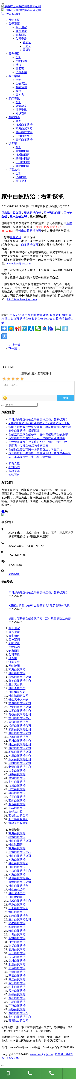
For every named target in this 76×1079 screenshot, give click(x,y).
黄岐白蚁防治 (16, 912)
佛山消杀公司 (16, 691)
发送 (65, 398)
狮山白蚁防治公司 (19, 733)
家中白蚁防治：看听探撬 (24, 430)
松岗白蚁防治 (16, 923)
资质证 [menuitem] (27, 42)
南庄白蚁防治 (16, 953)
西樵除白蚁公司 (18, 815)
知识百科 (21, 113)
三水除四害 (23, 162)
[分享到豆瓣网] (58, 328)
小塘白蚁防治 (16, 934)
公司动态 (21, 106)
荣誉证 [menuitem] (27, 49)
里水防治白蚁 (32, 212)
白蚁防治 (21, 61)
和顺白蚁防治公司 (19, 729)
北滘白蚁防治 (16, 964)
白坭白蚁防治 (16, 804)
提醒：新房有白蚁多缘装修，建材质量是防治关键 (39, 426)
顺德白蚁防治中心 (19, 680)
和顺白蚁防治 (16, 926)
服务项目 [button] (14, 53)
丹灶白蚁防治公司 (19, 744)
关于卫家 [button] (14, 23)
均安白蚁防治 (16, 789)
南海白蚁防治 (24, 128)
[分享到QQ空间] (11, 328)
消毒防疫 (21, 177)
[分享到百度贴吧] (44, 328)
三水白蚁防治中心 (19, 870)
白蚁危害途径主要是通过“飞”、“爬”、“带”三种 (37, 441)
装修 (52, 315)
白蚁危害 (36, 315)
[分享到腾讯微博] (24, 328)
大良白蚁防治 (16, 770)
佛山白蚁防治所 (18, 863)
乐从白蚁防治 (16, 956)
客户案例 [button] (14, 76)
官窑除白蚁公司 (18, 1020)
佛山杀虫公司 (16, 688)
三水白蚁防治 (24, 135)
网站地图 (14, 665)
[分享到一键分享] (4, 336)
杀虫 (18, 64)
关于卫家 (21, 27)
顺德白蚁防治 (24, 132)
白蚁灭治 (21, 83)
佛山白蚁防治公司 (29, 230)
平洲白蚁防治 (16, 904)
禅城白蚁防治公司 (19, 676)
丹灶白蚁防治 (16, 941)
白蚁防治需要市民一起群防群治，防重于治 (35, 449)
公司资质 (14, 654)
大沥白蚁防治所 (18, 908)
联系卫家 (21, 31)
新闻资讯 (14, 643)
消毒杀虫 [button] (14, 169)
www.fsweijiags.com (19, 263)
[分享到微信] (38, 328)
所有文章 (14, 463)
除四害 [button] (12, 143)
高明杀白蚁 (15, 811)
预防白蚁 (37, 318)
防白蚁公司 (12, 318)
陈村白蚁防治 (16, 960)
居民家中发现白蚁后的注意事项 (28, 445)
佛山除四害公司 (18, 695)
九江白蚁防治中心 (19, 1016)
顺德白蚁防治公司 (19, 882)
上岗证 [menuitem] (27, 46)
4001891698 (12, 13)
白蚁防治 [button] (14, 117)
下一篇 (14, 348)
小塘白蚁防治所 (18, 736)
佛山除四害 (15, 844)
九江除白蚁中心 (18, 819)
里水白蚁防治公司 (19, 919)
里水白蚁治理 (18, 216)
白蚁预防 (21, 87)
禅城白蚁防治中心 (19, 878)
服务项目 (14, 635)
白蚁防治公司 (29, 244)
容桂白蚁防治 (16, 793)
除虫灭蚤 (21, 180)
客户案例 (14, 639)
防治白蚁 (25, 318)
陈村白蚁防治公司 (19, 763)
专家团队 (21, 34)
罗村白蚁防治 (16, 938)
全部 (18, 57)
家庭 (46, 315)
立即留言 (14, 574)
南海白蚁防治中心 (19, 852)
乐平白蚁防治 (16, 796)
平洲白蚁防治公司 (19, 706)
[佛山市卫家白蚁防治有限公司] (38, 8)
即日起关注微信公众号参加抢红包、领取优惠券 (38, 419)
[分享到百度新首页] (51, 328)
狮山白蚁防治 (16, 930)
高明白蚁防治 (24, 139)
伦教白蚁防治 (16, 774)
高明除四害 (23, 165)
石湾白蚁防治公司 (19, 751)
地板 (65, 315)
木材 (59, 315)
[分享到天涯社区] (65, 328)
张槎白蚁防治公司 (19, 748)
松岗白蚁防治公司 (19, 725)
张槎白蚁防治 (16, 945)
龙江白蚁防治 (16, 781)
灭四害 (20, 94)
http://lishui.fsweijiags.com (22, 299)
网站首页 (14, 19)
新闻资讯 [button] (14, 98)
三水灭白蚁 (15, 684)
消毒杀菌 (21, 72)
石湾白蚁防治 (16, 949)
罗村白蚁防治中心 (19, 740)
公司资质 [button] (21, 38)
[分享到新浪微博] (18, 328)
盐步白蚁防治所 (18, 915)
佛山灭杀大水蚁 (18, 699)
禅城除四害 (23, 154)
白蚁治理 (58, 318)
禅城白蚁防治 (24, 124)
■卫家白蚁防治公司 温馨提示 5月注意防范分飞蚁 (39, 423)
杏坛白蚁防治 (16, 785)
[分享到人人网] (31, 328)
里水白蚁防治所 (18, 721)
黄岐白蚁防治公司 (19, 714)
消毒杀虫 (14, 662)
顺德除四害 (23, 158)
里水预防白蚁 (52, 212)
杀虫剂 (26, 315)
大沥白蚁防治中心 (19, 710)
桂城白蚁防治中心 (19, 900)
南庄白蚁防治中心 (19, 755)
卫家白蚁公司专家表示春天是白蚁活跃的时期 (36, 438)
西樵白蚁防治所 (18, 1013)
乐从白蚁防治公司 (19, 759)
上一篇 (14, 344)
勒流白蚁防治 (16, 778)
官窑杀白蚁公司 (18, 823)
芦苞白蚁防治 (16, 808)
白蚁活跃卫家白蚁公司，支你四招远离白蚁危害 (38, 434)
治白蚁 (48, 318)
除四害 (20, 68)
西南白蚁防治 (16, 800)
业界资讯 (21, 109)
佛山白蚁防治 (16, 673)
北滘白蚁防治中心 (19, 766)
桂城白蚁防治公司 (19, 703)
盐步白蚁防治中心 (19, 718)
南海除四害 (23, 150)
